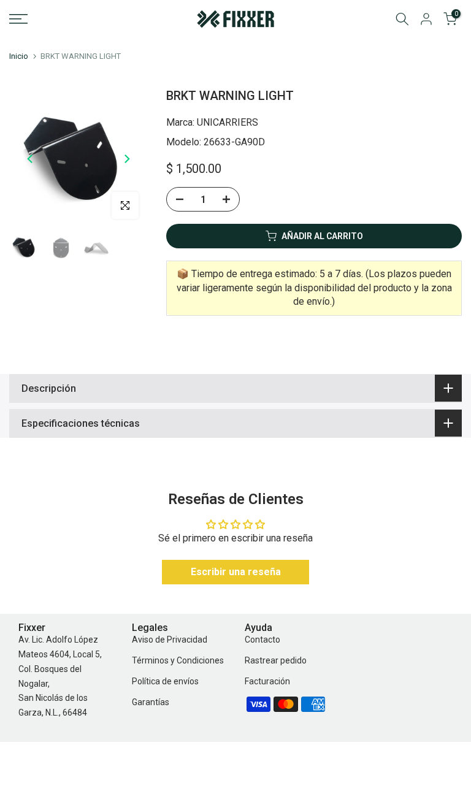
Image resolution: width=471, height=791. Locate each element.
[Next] (126, 159)
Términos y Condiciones (178, 660)
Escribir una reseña (236, 572)
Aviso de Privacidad (169, 639)
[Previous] (30, 159)
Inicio (18, 56)
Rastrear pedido (276, 660)
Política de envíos (165, 681)
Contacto (262, 639)
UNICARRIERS (227, 122)
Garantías (150, 702)
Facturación (267, 681)
